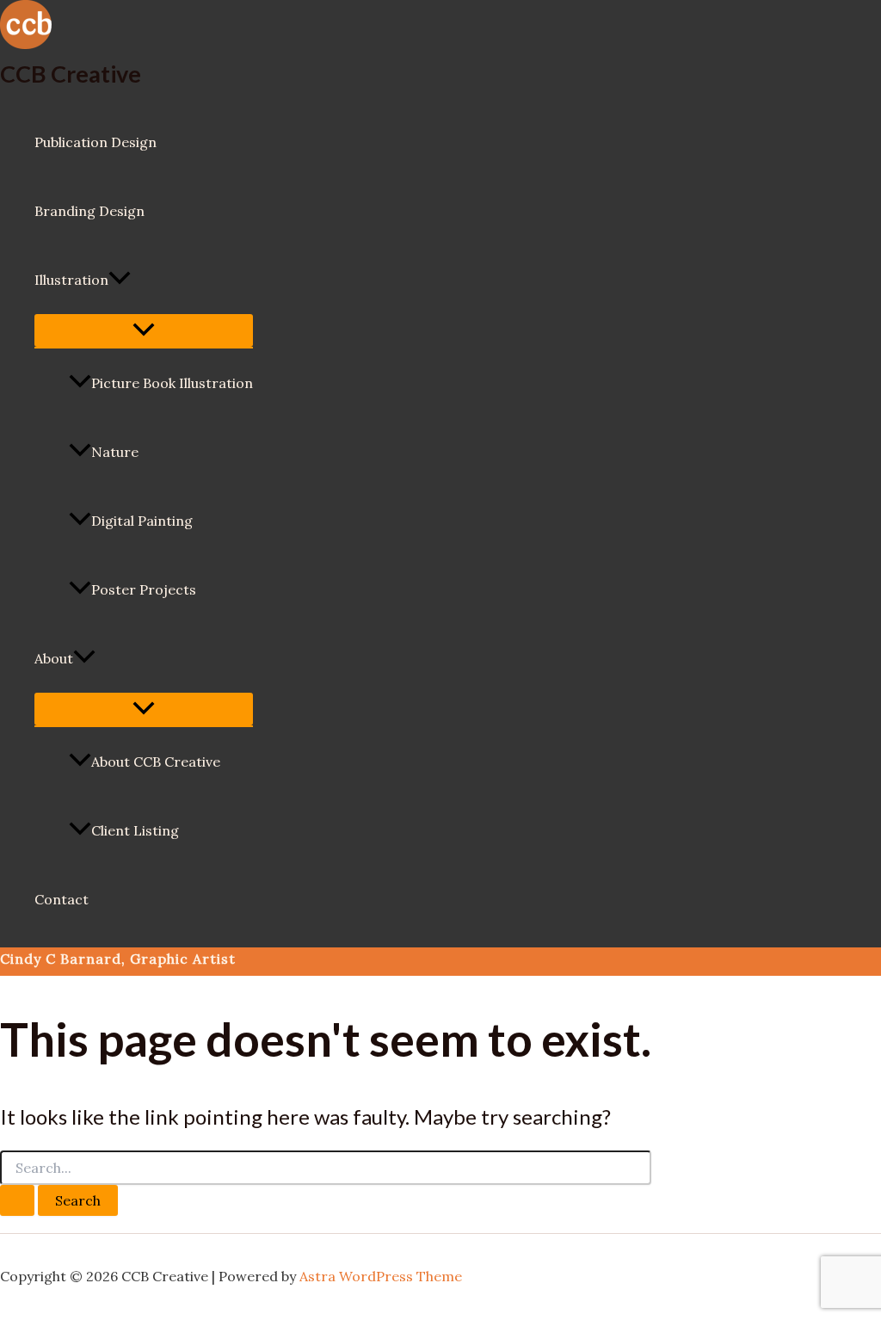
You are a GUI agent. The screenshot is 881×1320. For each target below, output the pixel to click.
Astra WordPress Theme (380, 1276)
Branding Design (89, 210)
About (53, 658)
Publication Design (95, 142)
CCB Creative (70, 73)
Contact (61, 899)
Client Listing (135, 830)
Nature (115, 451)
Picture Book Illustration (172, 383)
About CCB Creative (155, 761)
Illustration (71, 279)
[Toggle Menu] (143, 330)
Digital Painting (142, 520)
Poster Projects (143, 589)
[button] (119, 279)
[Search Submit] (17, 1200)
